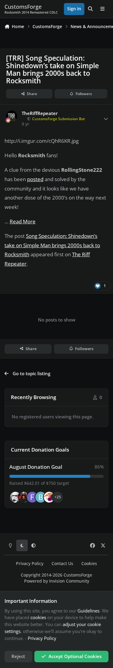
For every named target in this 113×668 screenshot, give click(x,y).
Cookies (89, 563)
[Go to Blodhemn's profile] (40, 497)
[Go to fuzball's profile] (32, 497)
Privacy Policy (29, 563)
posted (35, 179)
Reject (18, 656)
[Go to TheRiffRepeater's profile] (11, 116)
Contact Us (62, 563)
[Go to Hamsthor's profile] (15, 497)
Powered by (56, 581)
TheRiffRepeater (40, 113)
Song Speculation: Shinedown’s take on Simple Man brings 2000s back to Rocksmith (52, 245)
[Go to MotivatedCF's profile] (49, 497)
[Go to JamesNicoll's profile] (23, 497)
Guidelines (88, 611)
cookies (38, 617)
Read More (23, 221)
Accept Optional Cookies (75, 656)
